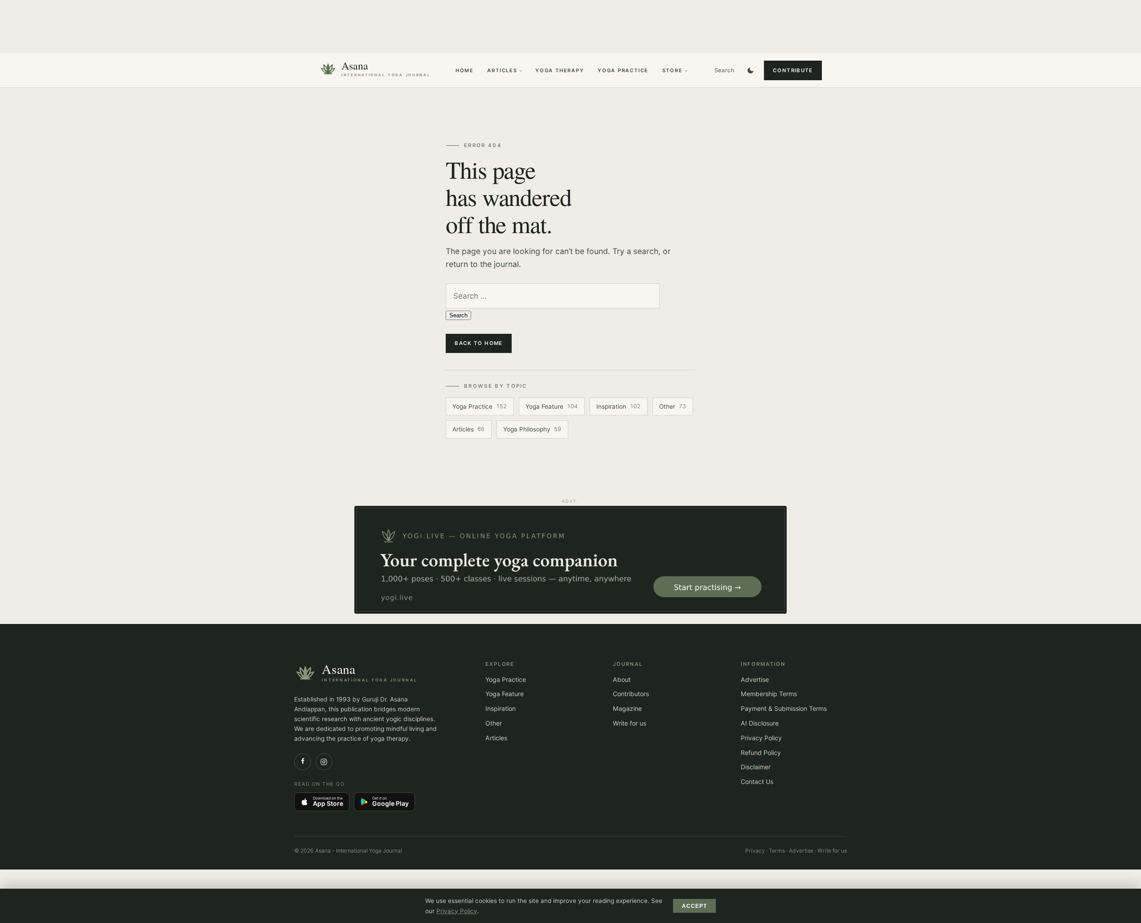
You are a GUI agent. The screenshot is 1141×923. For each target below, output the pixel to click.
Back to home (479, 343)
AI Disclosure (760, 723)
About (622, 679)
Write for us (629, 723)
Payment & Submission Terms (784, 708)
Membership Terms (769, 693)
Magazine (627, 708)
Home (465, 70)
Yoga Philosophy (532, 429)
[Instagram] (324, 761)
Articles (502, 70)
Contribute (793, 70)
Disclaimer (756, 767)
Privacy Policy (761, 738)
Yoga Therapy (559, 70)
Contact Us (757, 781)
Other (672, 406)
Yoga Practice (623, 70)
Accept (694, 906)
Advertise (755, 679)
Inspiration (618, 406)
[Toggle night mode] (750, 70)
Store (672, 70)
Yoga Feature (551, 406)
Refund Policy (761, 752)
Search (724, 70)
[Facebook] (302, 761)
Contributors (631, 693)
